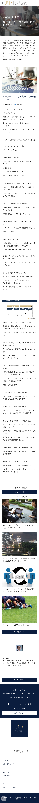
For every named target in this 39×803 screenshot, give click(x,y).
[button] (2, 3)
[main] (19, 20)
